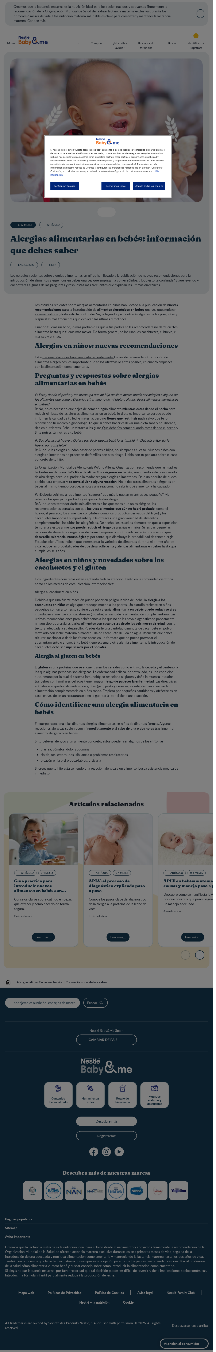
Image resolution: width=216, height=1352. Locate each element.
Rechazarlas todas (116, 185)
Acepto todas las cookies (149, 185)
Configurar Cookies (65, 185)
